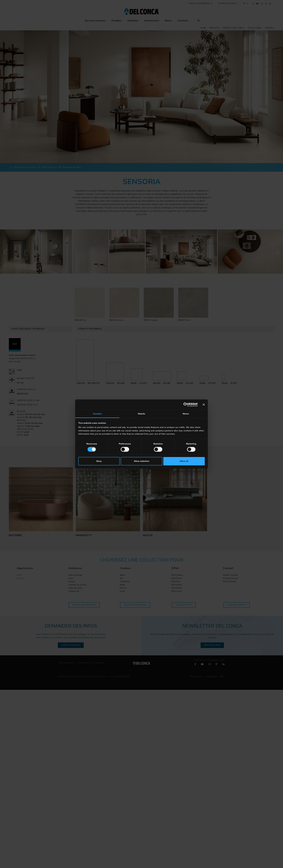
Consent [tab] (97, 414)
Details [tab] (141, 414)
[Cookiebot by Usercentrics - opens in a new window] (185, 404)
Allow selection (141, 461)
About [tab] (186, 414)
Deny (99, 461)
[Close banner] (204, 405)
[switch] (125, 449)
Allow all (184, 461)
